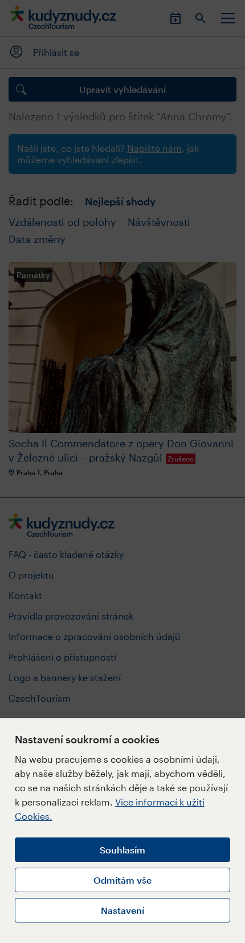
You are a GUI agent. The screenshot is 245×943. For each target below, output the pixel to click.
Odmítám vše (122, 880)
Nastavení (122, 910)
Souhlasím (122, 849)
